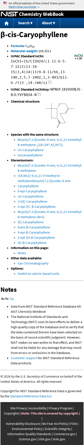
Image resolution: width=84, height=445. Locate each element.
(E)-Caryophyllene (31, 222)
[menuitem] (6, 23)
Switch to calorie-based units (38, 273)
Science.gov (27, 439)
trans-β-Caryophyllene (34, 227)
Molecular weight (24, 51)
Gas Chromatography (33, 263)
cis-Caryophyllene (31, 150)
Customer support (24, 358)
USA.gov (44, 439)
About (47, 22)
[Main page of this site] (6, 23)
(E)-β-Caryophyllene (32, 242)
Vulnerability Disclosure (23, 423)
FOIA (73, 423)
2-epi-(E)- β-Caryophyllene (37, 206)
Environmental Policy (27, 429)
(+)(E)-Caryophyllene (32, 201)
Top (11, 299)
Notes (22, 253)
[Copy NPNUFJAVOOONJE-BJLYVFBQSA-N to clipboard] (39, 95)
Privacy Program (60, 408)
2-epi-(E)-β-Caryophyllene (36, 237)
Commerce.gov (64, 434)
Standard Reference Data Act (30, 396)
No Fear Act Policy (55, 423)
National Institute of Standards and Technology (9, 14)
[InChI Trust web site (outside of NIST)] (79, 59)
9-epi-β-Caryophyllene (34, 232)
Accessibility (38, 408)
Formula (17, 46)
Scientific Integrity (58, 429)
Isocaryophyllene (30, 155)
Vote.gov (59, 439)
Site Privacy (18, 408)
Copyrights (12, 413)
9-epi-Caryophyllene (32, 191)
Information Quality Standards (29, 434)
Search (24, 22)
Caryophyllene (28, 186)
